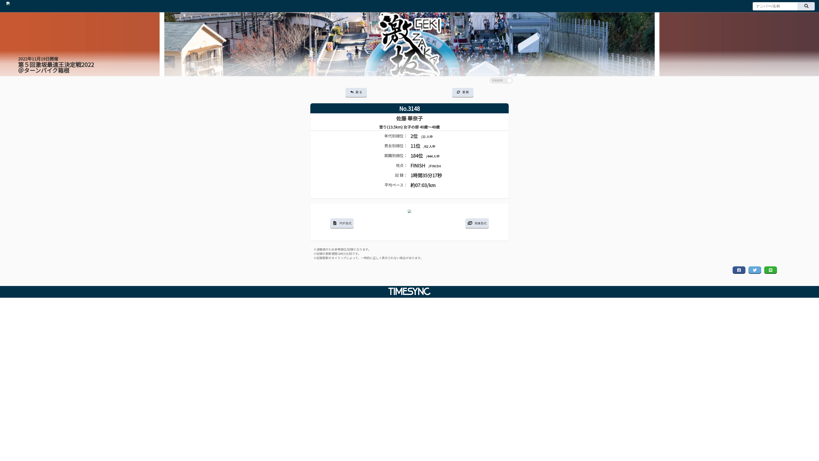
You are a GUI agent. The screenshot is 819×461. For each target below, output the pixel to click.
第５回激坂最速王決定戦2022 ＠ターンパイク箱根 (56, 64)
